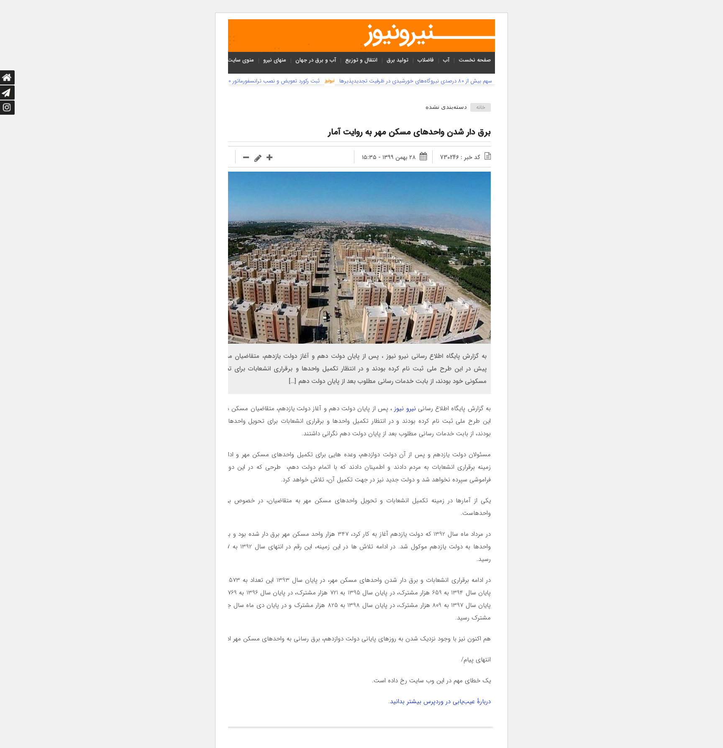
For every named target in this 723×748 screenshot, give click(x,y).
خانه (480, 107)
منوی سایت (240, 60)
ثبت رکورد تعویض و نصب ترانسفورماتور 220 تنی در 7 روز (257, 81)
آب (446, 60)
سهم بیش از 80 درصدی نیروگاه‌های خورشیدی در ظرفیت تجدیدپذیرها (415, 81)
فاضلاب (426, 60)
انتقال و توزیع (361, 60)
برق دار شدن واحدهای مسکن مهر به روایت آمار (409, 132)
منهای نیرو (274, 60)
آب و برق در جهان (315, 60)
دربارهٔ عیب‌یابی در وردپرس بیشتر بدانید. (439, 702)
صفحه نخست (475, 60)
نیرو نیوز (404, 409)
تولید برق (397, 60)
